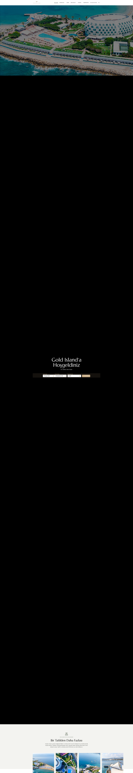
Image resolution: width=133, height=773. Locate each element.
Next (100, 771)
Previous (32, 771)
